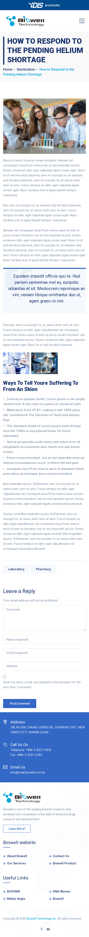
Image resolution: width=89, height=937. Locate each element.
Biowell (58, 899)
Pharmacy (43, 569)
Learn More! (17, 828)
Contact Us (61, 856)
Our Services (16, 863)
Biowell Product (64, 863)
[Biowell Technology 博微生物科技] (25, 21)
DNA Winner (62, 891)
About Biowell (17, 856)
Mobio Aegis (16, 899)
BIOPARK (13, 891)
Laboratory (16, 569)
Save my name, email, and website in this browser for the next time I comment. (42, 684)
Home (7, 69)
